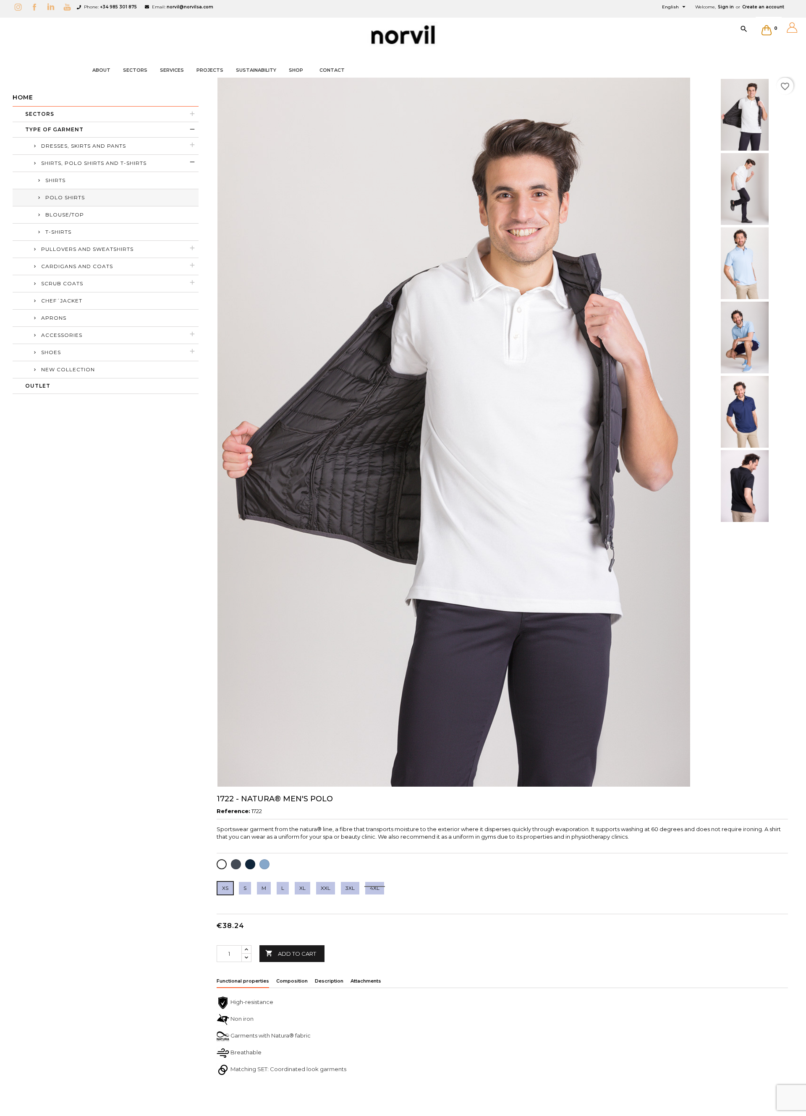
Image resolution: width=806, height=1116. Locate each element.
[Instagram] (20, 7)
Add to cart (290, 953)
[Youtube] (69, 7)
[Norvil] (403, 34)
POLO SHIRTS (65, 197)
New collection (68, 369)
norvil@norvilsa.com (190, 7)
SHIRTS (55, 180)
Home (23, 97)
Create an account (763, 7)
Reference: (233, 811)
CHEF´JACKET (61, 300)
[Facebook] (36, 7)
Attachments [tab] (366, 981)
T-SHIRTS (58, 232)
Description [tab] (329, 981)
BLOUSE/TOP (64, 214)
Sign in (726, 7)
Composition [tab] (292, 981)
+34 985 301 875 (118, 7)
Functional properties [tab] (243, 981)
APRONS (53, 318)
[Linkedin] (52, 7)
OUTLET (37, 386)
